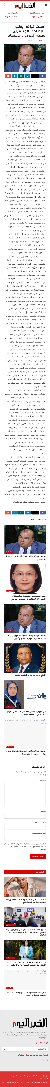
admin (40, 41)
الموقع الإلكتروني (39, 833)
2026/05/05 (29, 41)
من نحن (45, 1076)
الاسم (42, 811)
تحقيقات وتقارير (10, 925)
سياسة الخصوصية (32, 1076)
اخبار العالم (9, 988)
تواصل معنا (44, 1079)
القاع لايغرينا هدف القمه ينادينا (30, 675)
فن (7, 895)
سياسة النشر (17, 1076)
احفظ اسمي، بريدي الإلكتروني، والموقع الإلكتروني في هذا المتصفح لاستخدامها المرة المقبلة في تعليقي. (27, 846)
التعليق (42, 780)
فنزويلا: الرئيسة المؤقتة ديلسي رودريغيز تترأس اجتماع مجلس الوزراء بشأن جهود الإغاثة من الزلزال (25, 932)
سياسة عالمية (10, 958)
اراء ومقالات (9, 551)
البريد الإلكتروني (39, 822)
